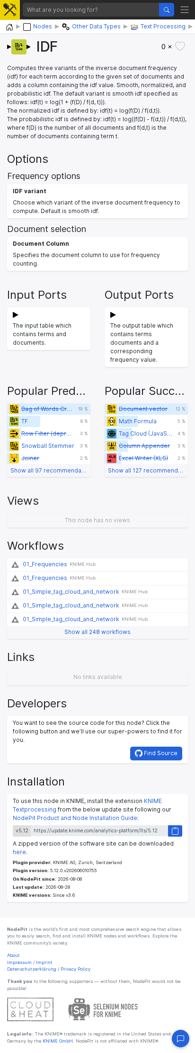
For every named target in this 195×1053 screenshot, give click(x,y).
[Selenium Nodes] (103, 1009)
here (19, 852)
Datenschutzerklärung (31, 969)
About (13, 955)
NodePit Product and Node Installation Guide (75, 817)
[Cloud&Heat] (30, 1009)
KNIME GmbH (57, 1041)
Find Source (159, 753)
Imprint (44, 962)
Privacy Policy (75, 969)
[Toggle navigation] (184, 10)
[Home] (9, 27)
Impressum (19, 962)
